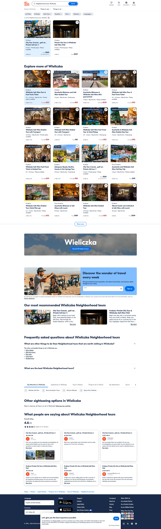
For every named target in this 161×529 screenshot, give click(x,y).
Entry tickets (29, 350)
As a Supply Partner (126, 501)
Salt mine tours (30, 352)
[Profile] (133, 2)
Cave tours (29, 356)
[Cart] (118, 2)
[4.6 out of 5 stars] (29, 427)
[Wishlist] (111, 2)
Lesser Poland (41, 492)
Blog (110, 507)
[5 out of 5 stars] (42, 435)
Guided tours (30, 358)
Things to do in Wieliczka (57, 492)
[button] (37, 38)
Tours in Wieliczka (73, 492)
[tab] (36, 384)
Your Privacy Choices (83, 510)
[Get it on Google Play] (65, 502)
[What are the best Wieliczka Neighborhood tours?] (135, 368)
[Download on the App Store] (65, 509)
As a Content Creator (127, 504)
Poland (32, 492)
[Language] (126, 2)
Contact (79, 501)
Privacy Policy (81, 507)
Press (110, 510)
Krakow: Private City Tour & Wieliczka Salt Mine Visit (41, 467)
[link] (37, 38)
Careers (111, 504)
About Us (112, 501)
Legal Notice (80, 504)
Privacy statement (29, 298)
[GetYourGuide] (26, 4)
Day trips (29, 354)
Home (26, 492)
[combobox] (50, 4)
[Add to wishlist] (48, 22)
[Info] (48, 17)
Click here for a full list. (63, 406)
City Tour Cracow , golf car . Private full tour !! (41, 433)
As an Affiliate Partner (127, 507)
